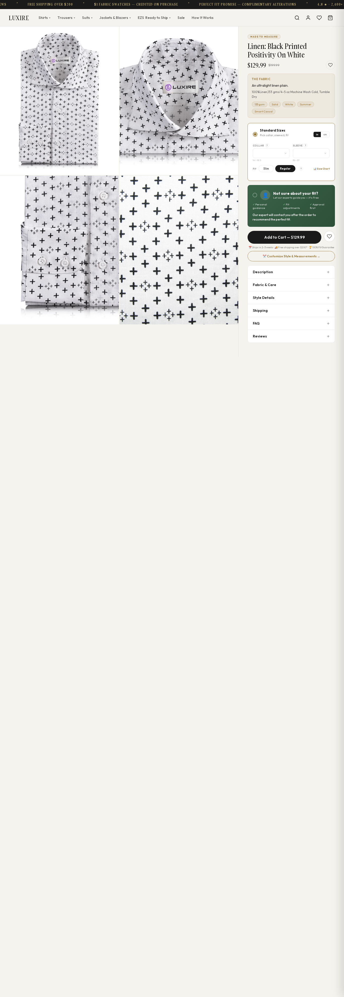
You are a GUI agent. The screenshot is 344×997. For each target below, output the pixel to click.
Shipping (260, 310)
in (317, 134)
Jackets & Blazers (115, 17)
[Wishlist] (319, 18)
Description (263, 272)
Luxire (19, 18)
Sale (181, 17)
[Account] (308, 18)
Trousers (66, 17)
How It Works (203, 17)
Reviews (260, 336)
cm (325, 134)
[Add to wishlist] (330, 65)
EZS (154, 17)
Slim (266, 168)
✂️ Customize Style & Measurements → (291, 256)
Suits (87, 17)
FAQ (256, 323)
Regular (285, 168)
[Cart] (330, 18)
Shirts (44, 17)
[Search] (297, 18)
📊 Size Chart (321, 168)
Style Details (263, 297)
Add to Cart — (284, 237)
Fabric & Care (264, 285)
